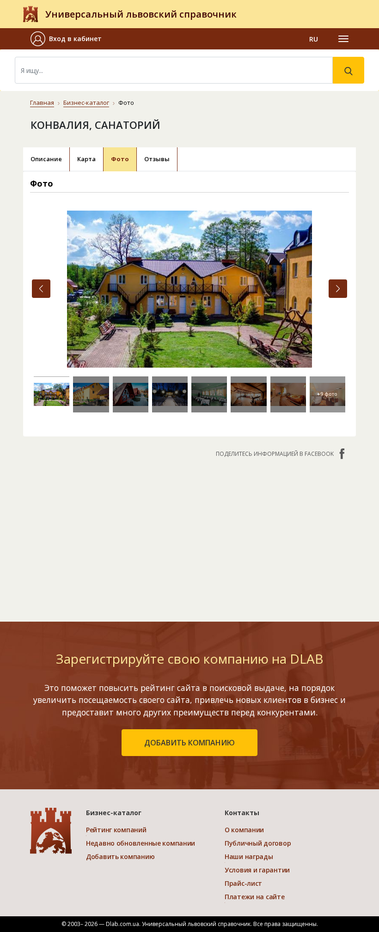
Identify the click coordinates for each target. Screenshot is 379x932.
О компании (244, 829)
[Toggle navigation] (343, 38)
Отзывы (157, 159)
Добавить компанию (120, 856)
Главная (42, 102)
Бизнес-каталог (86, 102)
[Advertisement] (189, 534)
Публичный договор (258, 843)
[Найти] (348, 70)
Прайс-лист (243, 883)
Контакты (242, 812)
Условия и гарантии (257, 869)
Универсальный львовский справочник (141, 14)
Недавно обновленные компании (140, 843)
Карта (86, 159)
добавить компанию (189, 743)
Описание (46, 159)
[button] (70, 38)
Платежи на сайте (255, 896)
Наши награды (249, 856)
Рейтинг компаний (116, 829)
